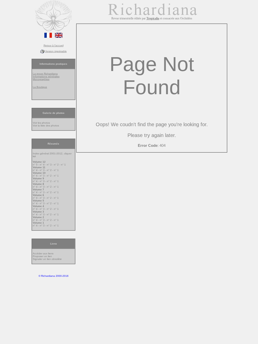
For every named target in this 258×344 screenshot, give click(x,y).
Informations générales (46, 76)
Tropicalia (152, 18)
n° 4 (42, 164)
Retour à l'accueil (53, 45)
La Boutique (40, 87)
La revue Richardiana (45, 73)
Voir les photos (41, 122)
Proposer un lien (42, 256)
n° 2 (56, 164)
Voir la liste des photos (46, 125)
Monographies (41, 79)
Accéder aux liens (43, 253)
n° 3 (49, 164)
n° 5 (35, 164)
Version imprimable (56, 51)
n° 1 (63, 164)
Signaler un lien (47, 259)
